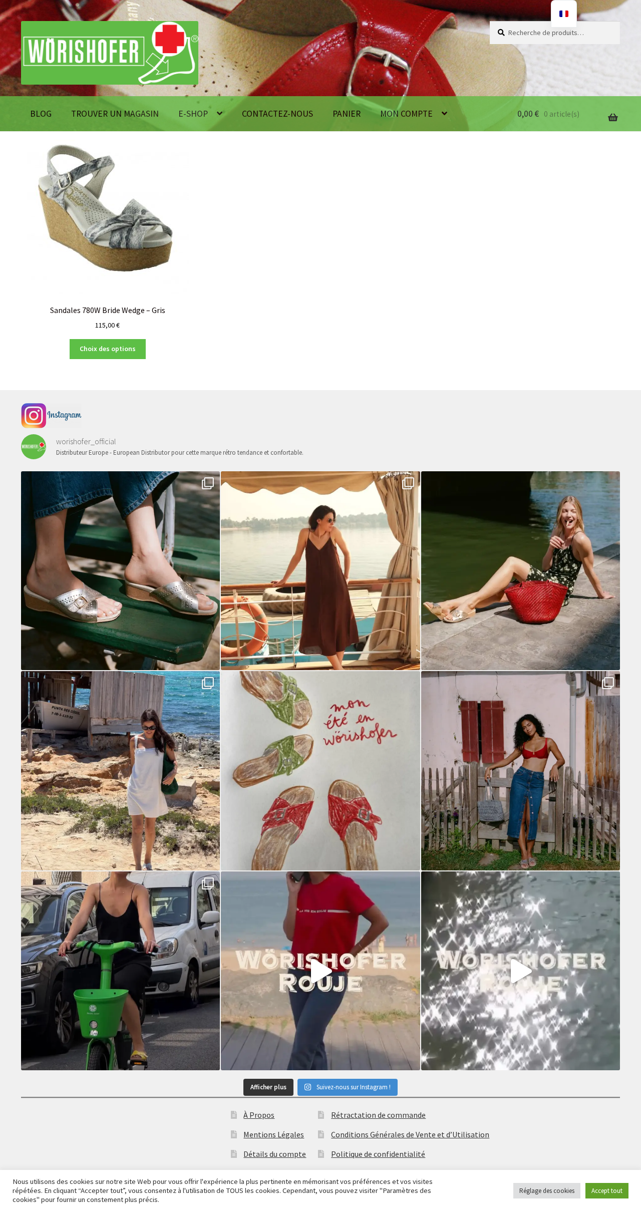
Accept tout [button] (606, 1190)
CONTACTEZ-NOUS (277, 113)
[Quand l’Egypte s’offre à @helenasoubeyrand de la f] (320, 570)
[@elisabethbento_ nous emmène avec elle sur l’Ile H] (120, 770)
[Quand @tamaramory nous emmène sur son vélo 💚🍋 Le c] (120, 970)
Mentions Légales (273, 1134)
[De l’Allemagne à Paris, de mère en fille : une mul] (520, 970)
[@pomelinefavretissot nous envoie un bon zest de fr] (320, 770)
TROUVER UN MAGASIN (115, 113)
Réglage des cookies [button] (546, 1190)
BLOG (41, 113)
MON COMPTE (406, 113)
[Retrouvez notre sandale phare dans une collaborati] (520, 570)
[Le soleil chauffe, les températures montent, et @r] (520, 770)
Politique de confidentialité (378, 1154)
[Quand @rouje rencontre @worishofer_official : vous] (320, 970)
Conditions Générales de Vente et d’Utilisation (410, 1134)
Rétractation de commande (378, 1115)
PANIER (347, 113)
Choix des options (108, 348)
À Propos (258, 1115)
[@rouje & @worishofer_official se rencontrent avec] (120, 570)
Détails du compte (274, 1154)
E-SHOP (193, 113)
